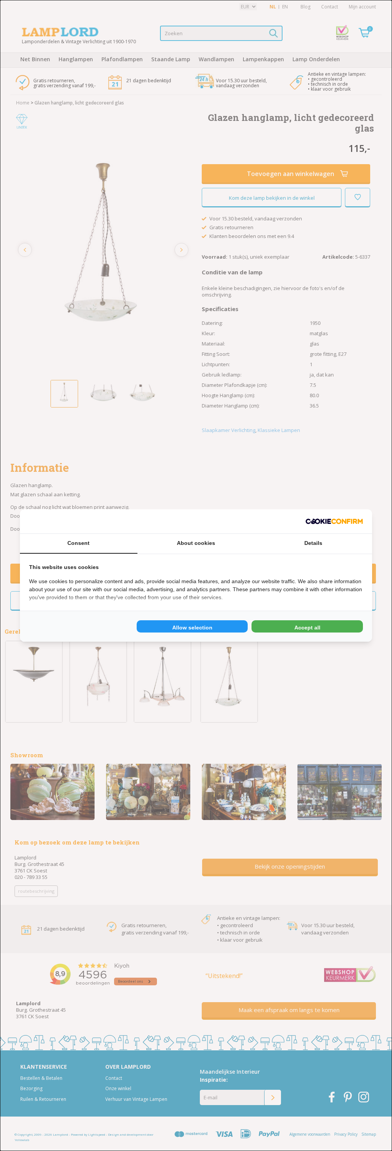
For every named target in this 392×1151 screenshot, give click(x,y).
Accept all (307, 627)
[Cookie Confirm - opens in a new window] (334, 521)
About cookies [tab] (196, 543)
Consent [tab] (78, 543)
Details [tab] (313, 543)
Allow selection (192, 627)
